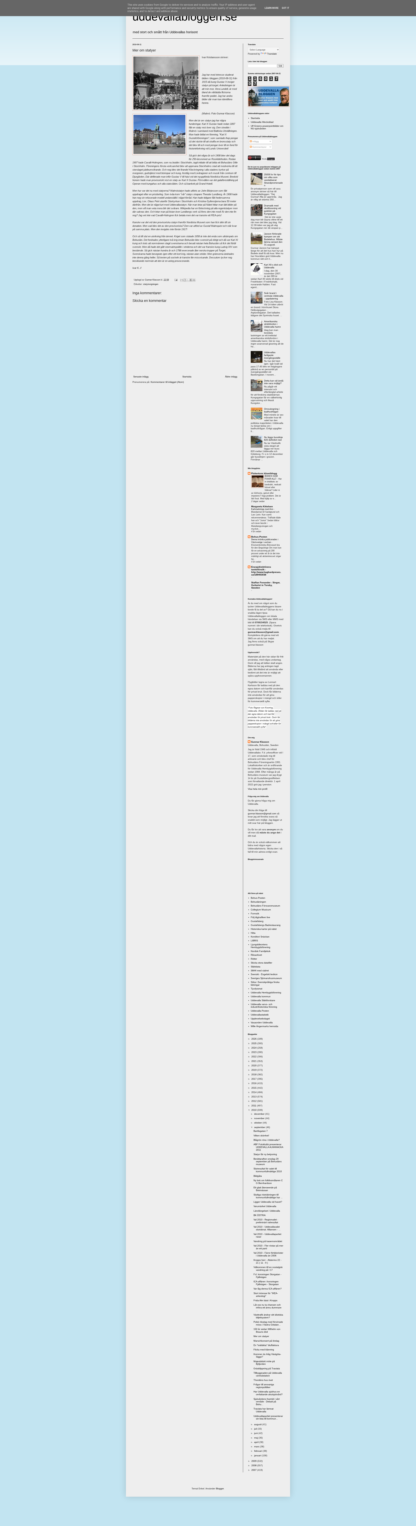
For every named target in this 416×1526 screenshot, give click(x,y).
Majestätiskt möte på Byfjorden (264, 1362)
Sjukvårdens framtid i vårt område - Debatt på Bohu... (267, 1402)
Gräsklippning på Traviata (267, 1368)
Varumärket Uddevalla (265, 1206)
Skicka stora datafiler (261, 962)
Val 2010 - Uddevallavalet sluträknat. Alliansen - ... (267, 1228)
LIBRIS (254, 940)
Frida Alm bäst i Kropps (265, 1300)
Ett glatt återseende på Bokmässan (265, 1189)
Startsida (186, 376)
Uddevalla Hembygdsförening (266, 992)
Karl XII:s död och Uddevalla (273, 266)
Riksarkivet (256, 955)
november (259, 1118)
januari (258, 1455)
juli (256, 1428)
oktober (258, 1122)
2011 (254, 1105)
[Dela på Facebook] (191, 280)
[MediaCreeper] (268, 159)
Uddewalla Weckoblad (262, 122)
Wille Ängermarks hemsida (264, 1026)
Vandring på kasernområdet (268, 1241)
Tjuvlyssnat (256, 988)
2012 (254, 1101)
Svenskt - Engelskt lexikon (264, 974)
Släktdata (255, 966)
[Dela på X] (187, 280)
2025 (254, 1043)
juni (256, 1433)
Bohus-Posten (259, 536)
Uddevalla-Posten (260, 1010)
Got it (285, 8)
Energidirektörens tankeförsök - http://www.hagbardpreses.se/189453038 (266, 571)
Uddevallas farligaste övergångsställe (272, 355)
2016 (254, 1083)
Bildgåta (258, 1176)
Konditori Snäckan (260, 936)
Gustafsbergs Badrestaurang (265, 925)
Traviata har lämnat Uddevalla (263, 1410)
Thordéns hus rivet (263, 1380)
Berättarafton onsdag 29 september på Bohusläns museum (268, 1162)
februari (258, 1451)
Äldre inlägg (231, 376)
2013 (254, 1096)
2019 (254, 1070)
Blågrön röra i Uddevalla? (267, 1140)
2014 (254, 1092)
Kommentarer (259, 147)
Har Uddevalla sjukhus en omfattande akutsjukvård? (268, 1393)
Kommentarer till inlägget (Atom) (167, 382)
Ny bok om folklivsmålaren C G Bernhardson (268, 1181)
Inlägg (255, 141)
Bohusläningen (258, 901)
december (259, 1114)
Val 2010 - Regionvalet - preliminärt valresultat (266, 1221)
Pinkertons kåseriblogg (264, 473)
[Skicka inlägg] (176, 280)
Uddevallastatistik (260, 1014)
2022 (254, 1056)
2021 (254, 1061)
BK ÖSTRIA (260, 1215)
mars (257, 1446)
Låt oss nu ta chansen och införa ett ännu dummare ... (267, 1307)
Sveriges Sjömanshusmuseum (266, 978)
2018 (254, 1074)
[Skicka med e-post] (181, 280)
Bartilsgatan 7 (261, 1131)
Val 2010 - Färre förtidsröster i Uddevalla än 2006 (268, 1254)
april (256, 1442)
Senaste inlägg (141, 376)
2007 (254, 1470)
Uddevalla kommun (261, 996)
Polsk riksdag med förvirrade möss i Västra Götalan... (268, 1323)
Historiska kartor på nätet (264, 929)
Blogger (220, 1488)
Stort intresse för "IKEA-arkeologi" (266, 1294)
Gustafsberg (257, 921)
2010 (254, 1110)
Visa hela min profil (257, 789)
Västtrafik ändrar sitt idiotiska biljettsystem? (268, 1316)
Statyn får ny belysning (265, 1154)
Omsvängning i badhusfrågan (272, 410)
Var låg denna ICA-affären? (268, 1288)
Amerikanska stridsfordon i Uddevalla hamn (272, 324)
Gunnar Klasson (260, 742)
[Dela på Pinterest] (194, 280)
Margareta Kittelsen (262, 506)
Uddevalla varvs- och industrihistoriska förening (264, 1005)
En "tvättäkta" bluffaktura (266, 1345)
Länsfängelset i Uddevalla (267, 1210)
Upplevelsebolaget (260, 1018)
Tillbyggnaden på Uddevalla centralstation (268, 1374)
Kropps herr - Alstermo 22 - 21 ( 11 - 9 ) (267, 1261)
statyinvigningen (150, 284)
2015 (254, 1088)
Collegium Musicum (261, 909)
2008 (254, 1465)
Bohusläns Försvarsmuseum (265, 905)
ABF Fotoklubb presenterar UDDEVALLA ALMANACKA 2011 (268, 1147)
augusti (258, 1424)
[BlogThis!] (184, 280)
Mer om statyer (261, 1336)
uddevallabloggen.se (184, 16)
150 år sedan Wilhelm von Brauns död (267, 1330)
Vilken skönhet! (261, 1135)
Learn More (272, 8)
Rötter (254, 958)
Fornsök (255, 913)
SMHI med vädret (260, 970)
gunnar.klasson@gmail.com (262, 813)
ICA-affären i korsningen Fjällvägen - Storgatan (266, 1283)
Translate (272, 53)
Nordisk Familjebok (260, 951)
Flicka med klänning (264, 1349)
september (260, 1127)
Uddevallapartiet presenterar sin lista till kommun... (268, 1417)
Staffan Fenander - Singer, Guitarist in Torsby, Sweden (265, 585)
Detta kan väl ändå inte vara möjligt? (273, 382)
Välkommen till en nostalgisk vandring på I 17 (268, 1268)
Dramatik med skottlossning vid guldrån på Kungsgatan (272, 209)
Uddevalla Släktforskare (263, 1000)
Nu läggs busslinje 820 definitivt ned (273, 438)
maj (256, 1437)
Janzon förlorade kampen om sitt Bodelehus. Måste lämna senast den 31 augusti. (273, 239)
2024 (254, 1047)
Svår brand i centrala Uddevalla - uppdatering (273, 296)
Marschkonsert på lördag (266, 1340)
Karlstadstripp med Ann (262, 509)
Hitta (253, 933)
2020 (254, 1065)
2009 (254, 1461)
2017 (254, 1079)
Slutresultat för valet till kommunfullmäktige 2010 (268, 1170)
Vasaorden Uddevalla (262, 1022)
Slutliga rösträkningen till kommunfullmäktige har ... (268, 1196)
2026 (254, 1038)
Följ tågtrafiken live (260, 917)
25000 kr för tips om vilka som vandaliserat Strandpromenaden (273, 180)
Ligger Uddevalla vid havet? (268, 1202)
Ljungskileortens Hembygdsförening (260, 946)
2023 (254, 1052)
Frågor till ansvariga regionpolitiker (264, 1386)
